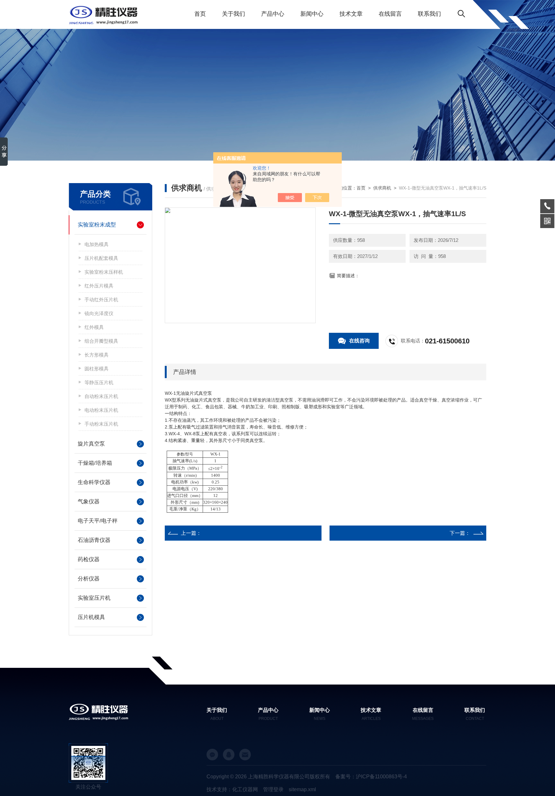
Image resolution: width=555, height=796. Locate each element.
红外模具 (94, 327)
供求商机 (382, 187)
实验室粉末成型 (97, 225)
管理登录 (273, 789)
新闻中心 (311, 14)
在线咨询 (359, 340)
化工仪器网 (245, 789)
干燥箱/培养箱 (95, 463)
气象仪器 (89, 502)
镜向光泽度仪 (98, 313)
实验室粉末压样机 (103, 272)
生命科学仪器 (94, 482)
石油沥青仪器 (94, 540)
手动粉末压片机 (101, 424)
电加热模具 (96, 244)
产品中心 (272, 14)
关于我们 (233, 14)
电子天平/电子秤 (98, 521)
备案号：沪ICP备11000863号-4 (371, 776)
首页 (200, 14)
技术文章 (351, 14)
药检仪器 (89, 559)
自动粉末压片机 (101, 396)
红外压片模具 (98, 285)
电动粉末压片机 (101, 410)
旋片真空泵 (91, 444)
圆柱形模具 (96, 368)
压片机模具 (91, 617)
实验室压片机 (94, 598)
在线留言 (390, 14)
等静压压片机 (98, 382)
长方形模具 (96, 355)
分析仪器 (89, 579)
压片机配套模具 (101, 258)
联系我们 (429, 14)
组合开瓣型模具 (101, 341)
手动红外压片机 (101, 299)
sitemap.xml (302, 789)
